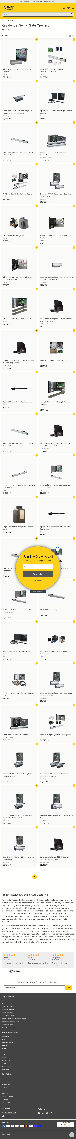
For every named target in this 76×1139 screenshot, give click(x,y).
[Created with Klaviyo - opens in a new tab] (38, 591)
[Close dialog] (57, 549)
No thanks (38, 581)
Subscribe (38, 574)
